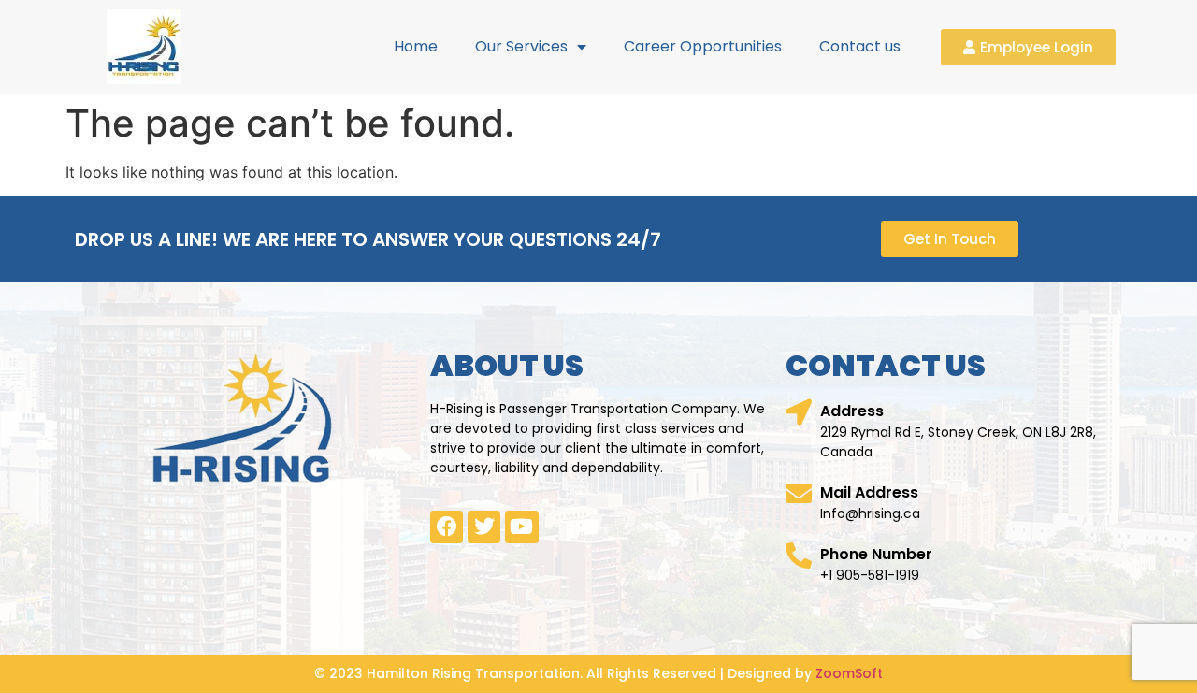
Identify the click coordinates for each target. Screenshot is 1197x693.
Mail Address (869, 492)
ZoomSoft (849, 673)
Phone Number (876, 554)
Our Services (521, 46)
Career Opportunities (703, 46)
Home (416, 46)
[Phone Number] (799, 555)
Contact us (860, 46)
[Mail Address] (799, 494)
